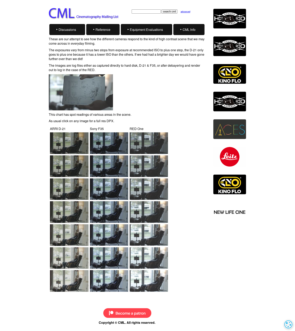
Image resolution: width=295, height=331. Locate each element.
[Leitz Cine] (229, 157)
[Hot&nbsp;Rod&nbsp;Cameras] (229, 18)
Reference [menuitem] (103, 29)
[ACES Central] (229, 129)
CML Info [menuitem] (189, 29)
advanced (185, 11)
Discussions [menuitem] (67, 29)
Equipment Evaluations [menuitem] (146, 29)
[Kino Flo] (229, 74)
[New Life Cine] (229, 212)
